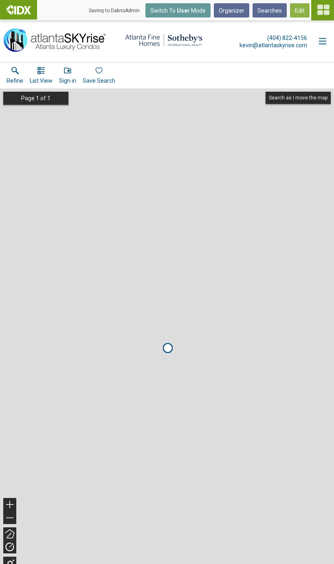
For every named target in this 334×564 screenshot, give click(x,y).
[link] (15, 77)
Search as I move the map (298, 98)
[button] (41, 77)
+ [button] (10, 505)
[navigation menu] (322, 10)
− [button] (10, 518)
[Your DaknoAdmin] (18, 10)
